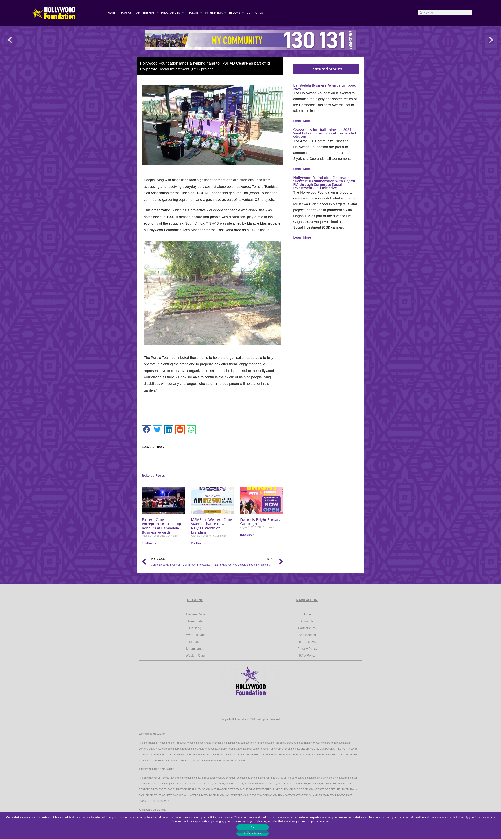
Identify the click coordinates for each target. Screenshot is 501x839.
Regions (192, 12)
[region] (250, 40)
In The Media (214, 12)
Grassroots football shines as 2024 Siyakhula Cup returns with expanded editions (324, 133)
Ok (252, 827)
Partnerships (145, 12)
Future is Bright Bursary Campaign (260, 521)
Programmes (170, 12)
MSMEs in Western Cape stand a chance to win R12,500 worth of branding (211, 526)
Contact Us (255, 12)
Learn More (302, 121)
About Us (125, 12)
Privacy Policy (252, 833)
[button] (10, 40)
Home (111, 12)
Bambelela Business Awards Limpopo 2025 (324, 87)
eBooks (234, 12)
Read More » (149, 543)
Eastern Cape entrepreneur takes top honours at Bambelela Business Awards (161, 526)
